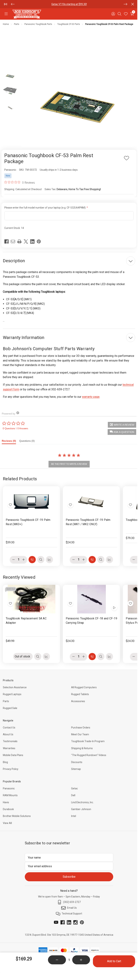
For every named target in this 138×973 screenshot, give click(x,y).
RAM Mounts (10, 795)
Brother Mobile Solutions (17, 816)
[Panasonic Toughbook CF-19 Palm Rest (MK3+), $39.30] (31, 500)
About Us (8, 734)
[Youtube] (56, 922)
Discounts (76, 762)
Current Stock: (14, 228)
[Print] (19, 241)
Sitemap (76, 769)
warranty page (91, 396)
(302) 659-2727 (72, 902)
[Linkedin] (32, 241)
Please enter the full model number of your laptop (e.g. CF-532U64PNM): (45, 207)
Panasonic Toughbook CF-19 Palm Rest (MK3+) (28, 522)
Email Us (72, 907)
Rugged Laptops (12, 694)
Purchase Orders (80, 727)
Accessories (78, 701)
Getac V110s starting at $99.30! (69, 4)
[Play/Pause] (5, 4)
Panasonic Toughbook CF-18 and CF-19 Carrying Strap (91, 620)
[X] (26, 241)
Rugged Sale (10, 708)
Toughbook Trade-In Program (88, 741)
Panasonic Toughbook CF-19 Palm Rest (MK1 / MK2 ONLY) (88, 522)
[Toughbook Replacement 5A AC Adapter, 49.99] (31, 599)
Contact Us (9, 727)
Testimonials (10, 741)
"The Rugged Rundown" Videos (88, 755)
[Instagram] (75, 922)
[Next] (125, 4)
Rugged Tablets (80, 694)
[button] (122, 432)
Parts (6, 701)
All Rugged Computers (84, 687)
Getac (74, 788)
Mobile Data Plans (13, 755)
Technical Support (72, 913)
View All (7, 823)
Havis (6, 802)
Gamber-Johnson (81, 809)
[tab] (10, 441)
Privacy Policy (10, 769)
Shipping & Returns (82, 748)
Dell (73, 795)
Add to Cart (114, 961)
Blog (5, 762)
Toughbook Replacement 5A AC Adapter (26, 620)
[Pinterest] (39, 241)
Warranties (9, 748)
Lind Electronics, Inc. (82, 802)
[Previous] (12, 4)
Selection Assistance (15, 687)
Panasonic (9, 788)
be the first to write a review (69, 464)
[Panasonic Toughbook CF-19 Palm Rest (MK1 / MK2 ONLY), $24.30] (91, 500)
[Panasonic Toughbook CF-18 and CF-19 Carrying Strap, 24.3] (91, 599)
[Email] (13, 241)
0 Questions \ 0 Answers (15, 428)
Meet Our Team (80, 734)
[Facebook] (6, 241)
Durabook (8, 809)
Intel (73, 816)
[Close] (132, 4)
